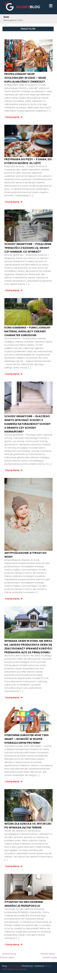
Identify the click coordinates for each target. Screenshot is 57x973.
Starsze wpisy (9, 953)
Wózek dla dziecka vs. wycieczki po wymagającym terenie (27, 825)
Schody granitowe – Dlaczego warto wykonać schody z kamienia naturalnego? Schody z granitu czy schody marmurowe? (27, 423)
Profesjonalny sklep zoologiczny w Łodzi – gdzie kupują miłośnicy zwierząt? (25, 77)
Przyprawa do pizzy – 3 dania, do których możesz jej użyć (28, 161)
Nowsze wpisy (47, 953)
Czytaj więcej (12, 117)
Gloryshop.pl (14, 965)
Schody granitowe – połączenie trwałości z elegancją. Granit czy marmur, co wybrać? (27, 247)
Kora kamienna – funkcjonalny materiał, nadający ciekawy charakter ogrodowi (27, 331)
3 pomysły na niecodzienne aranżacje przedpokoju (23, 904)
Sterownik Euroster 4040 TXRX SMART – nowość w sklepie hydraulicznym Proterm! (26, 739)
